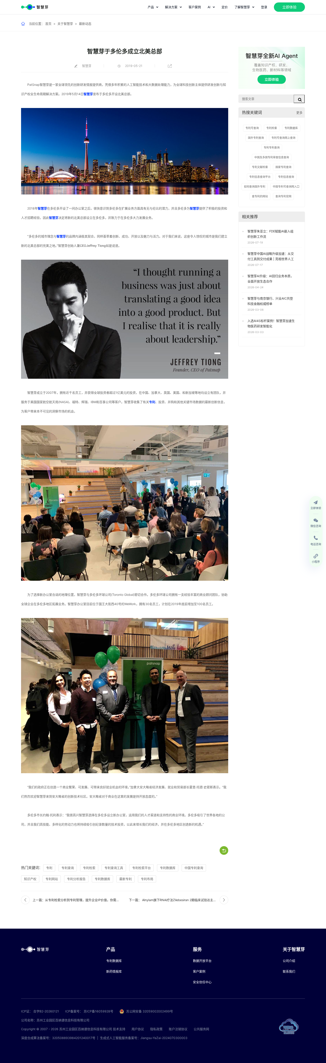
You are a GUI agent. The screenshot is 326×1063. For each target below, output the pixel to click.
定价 (225, 7)
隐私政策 (156, 1029)
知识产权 (30, 879)
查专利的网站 (260, 196)
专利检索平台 (141, 868)
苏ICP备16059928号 (98, 1011)
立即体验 (289, 7)
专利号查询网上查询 (283, 137)
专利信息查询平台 (260, 176)
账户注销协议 (178, 1029)
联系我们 (289, 971)
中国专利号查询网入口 (286, 186)
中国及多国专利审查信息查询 (271, 157)
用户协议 (138, 1029)
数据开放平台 (202, 961)
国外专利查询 (256, 137)
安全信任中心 (202, 982)
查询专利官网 (283, 196)
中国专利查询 (194, 868)
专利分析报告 (76, 879)
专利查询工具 (113, 868)
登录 (264, 7)
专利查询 (67, 868)
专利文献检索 (260, 167)
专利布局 (147, 879)
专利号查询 (252, 128)
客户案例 (195, 7)
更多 (299, 112)
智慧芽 (88, 94)
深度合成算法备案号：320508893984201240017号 (58, 1038)
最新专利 (125, 879)
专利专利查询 (272, 147)
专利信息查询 (286, 176)
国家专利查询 (283, 167)
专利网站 (51, 879)
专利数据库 (167, 868)
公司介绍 (289, 961)
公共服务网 (201, 1029)
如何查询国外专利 (254, 186)
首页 (48, 23)
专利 (152, 402)
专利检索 (89, 868)
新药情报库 (114, 971)
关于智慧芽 (65, 23)
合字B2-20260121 (46, 1011)
